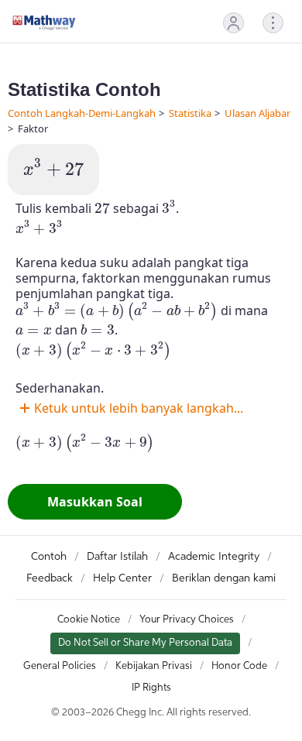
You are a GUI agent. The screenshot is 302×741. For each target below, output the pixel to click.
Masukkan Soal (94, 501)
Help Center (122, 578)
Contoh (49, 556)
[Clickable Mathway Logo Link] (44, 22)
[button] (233, 22)
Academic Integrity (213, 556)
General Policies (59, 666)
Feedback (49, 578)
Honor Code (239, 666)
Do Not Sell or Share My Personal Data (145, 643)
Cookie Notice (88, 620)
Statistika (190, 113)
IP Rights (151, 688)
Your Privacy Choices (186, 620)
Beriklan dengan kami (224, 578)
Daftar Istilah (117, 556)
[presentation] (53, 168)
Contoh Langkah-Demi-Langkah (82, 113)
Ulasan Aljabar (257, 113)
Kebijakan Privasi (153, 666)
